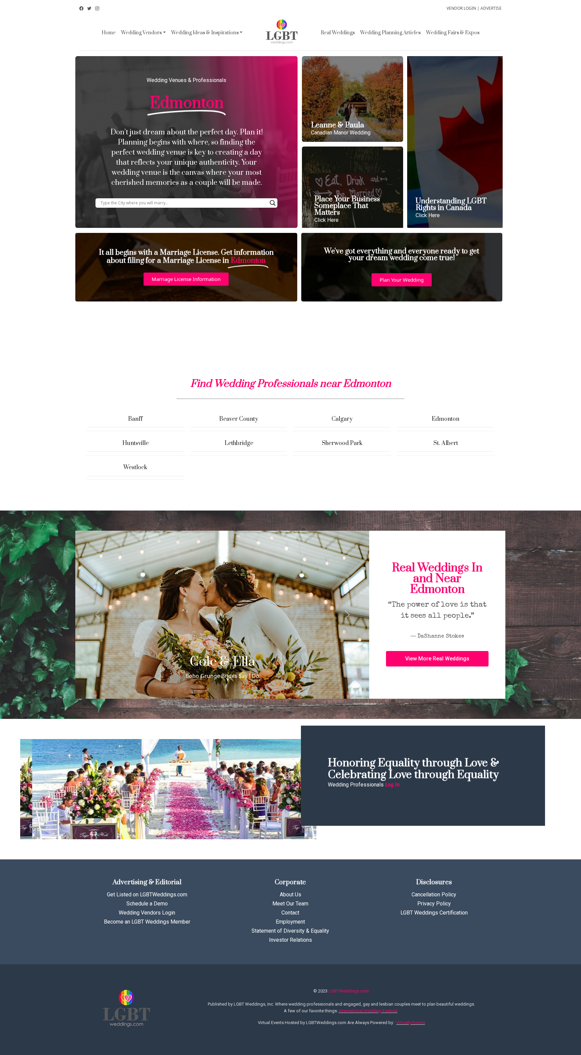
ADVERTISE (491, 8)
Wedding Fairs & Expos (452, 33)
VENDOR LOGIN (461, 8)
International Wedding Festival (368, 1010)
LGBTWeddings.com (348, 990)
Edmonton (445, 419)
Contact (290, 912)
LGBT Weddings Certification (434, 912)
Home (109, 33)
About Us (290, 894)
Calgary (342, 419)
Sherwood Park (342, 443)
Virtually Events (410, 1022)
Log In (392, 784)
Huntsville (135, 443)
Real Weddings (338, 33)
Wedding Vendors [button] (141, 33)
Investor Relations (290, 940)
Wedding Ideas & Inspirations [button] (205, 33)
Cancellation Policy (434, 894)
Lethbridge (239, 443)
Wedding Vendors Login (147, 912)
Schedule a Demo (147, 903)
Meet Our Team (290, 903)
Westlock (135, 467)
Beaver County (238, 419)
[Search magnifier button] (272, 203)
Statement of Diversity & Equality (290, 931)
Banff (135, 419)
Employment (290, 922)
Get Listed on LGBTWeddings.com (147, 894)
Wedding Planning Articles (390, 33)
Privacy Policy (434, 903)
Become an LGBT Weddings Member (147, 922)
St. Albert (445, 443)
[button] (186, 279)
